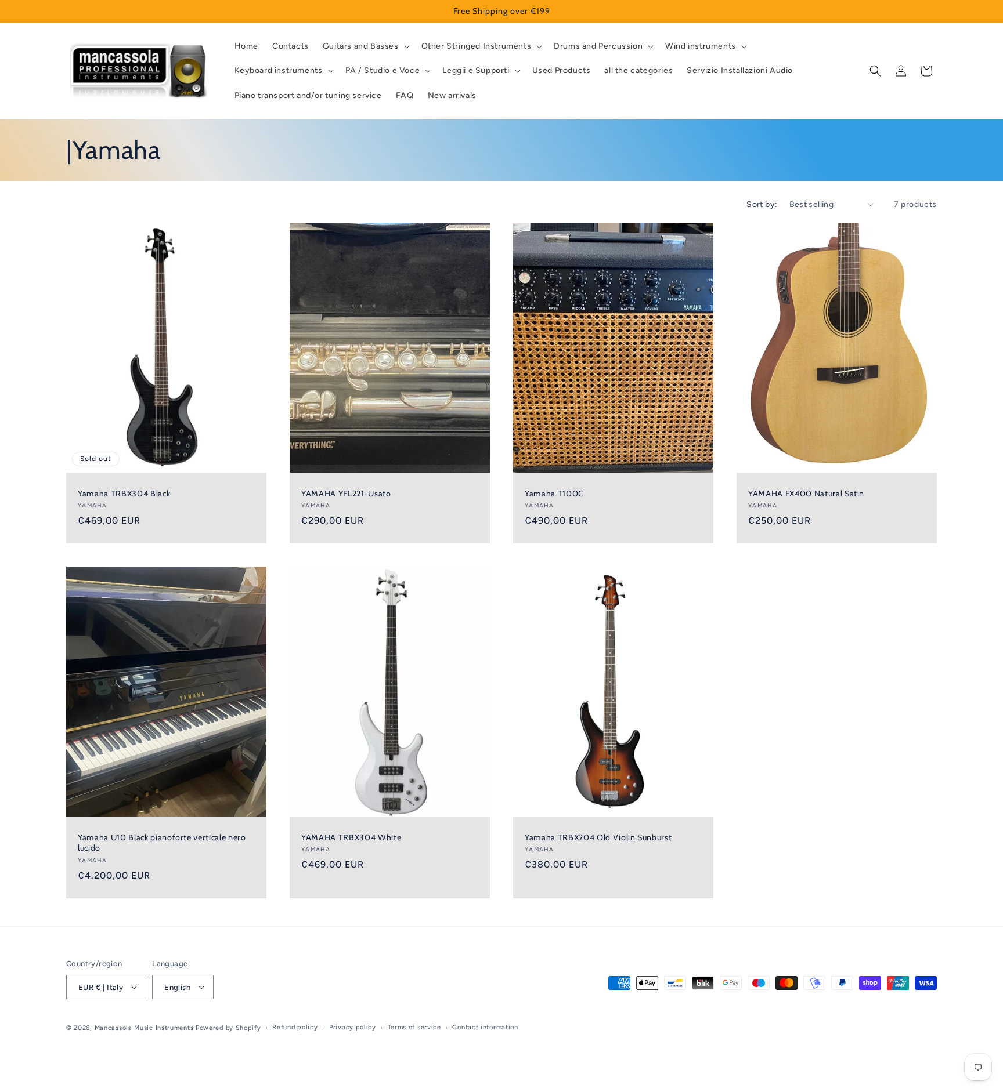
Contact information (485, 1027)
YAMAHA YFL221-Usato (346, 493)
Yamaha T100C (554, 493)
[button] (365, 46)
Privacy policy (352, 1027)
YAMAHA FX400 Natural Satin (806, 493)
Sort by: (761, 204)
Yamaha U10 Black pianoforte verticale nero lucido (162, 842)
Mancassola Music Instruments (144, 1028)
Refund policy (295, 1027)
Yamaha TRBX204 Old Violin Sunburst (598, 837)
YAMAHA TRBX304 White (351, 837)
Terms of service (414, 1027)
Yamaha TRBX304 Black (124, 493)
